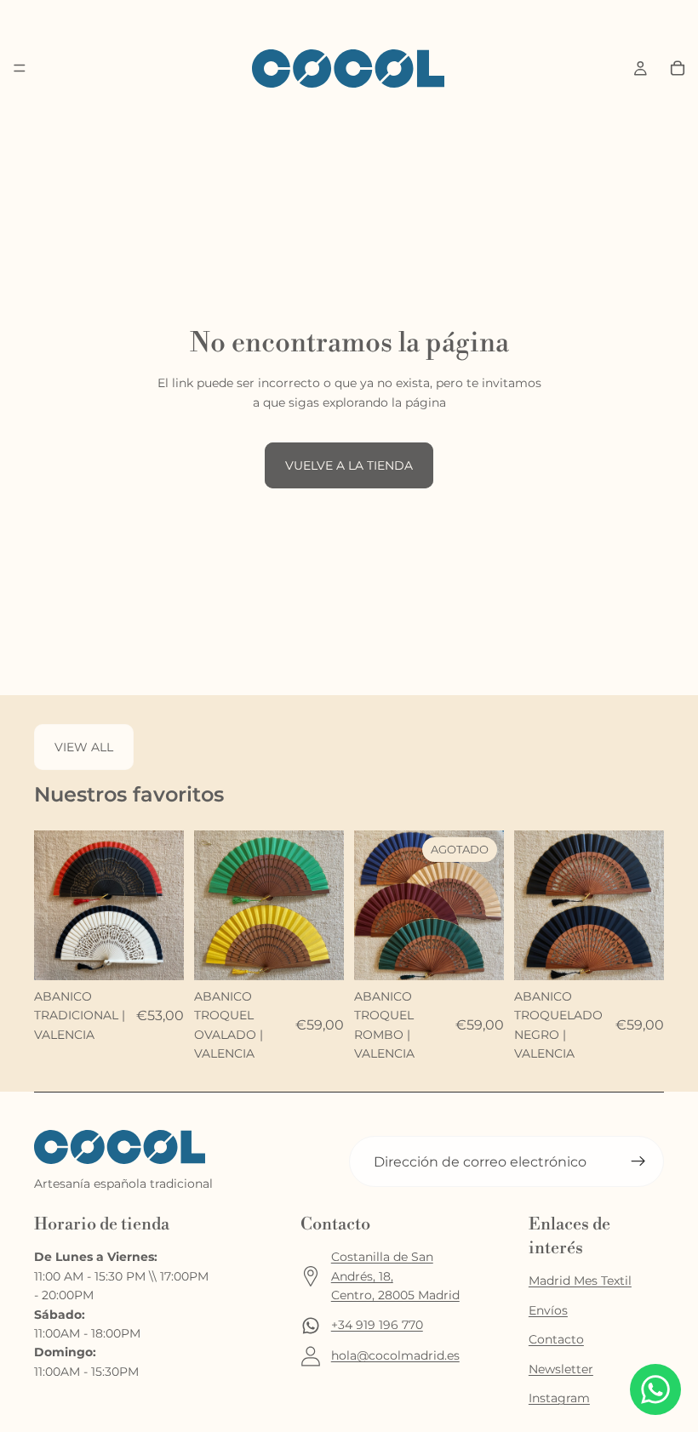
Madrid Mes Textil (580, 1280)
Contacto (556, 1339)
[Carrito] (677, 68)
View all (83, 747)
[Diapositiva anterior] (53, 905)
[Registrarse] (638, 1161)
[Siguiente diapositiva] (165, 905)
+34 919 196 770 (377, 1324)
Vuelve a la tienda (349, 465)
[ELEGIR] (157, 954)
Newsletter (561, 1369)
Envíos (548, 1310)
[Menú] (19, 68)
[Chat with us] (655, 1389)
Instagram (559, 1398)
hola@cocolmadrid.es (395, 1355)
